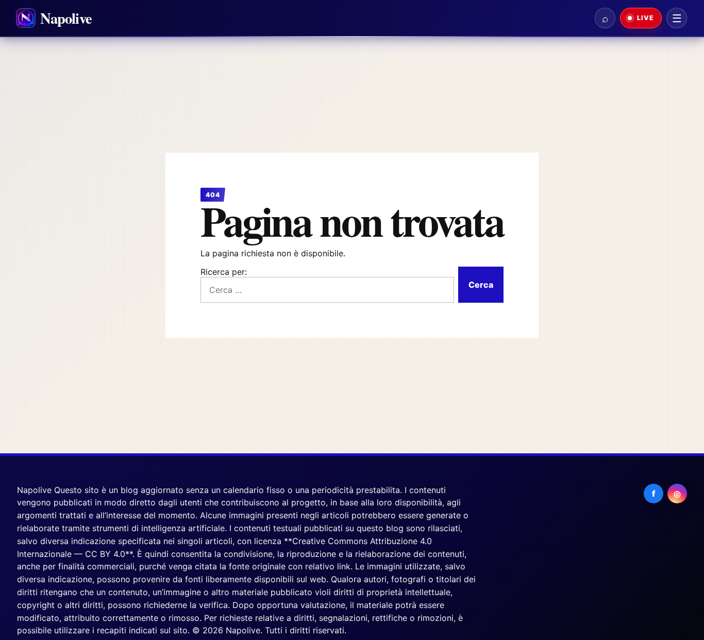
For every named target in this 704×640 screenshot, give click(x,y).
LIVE (644, 18)
